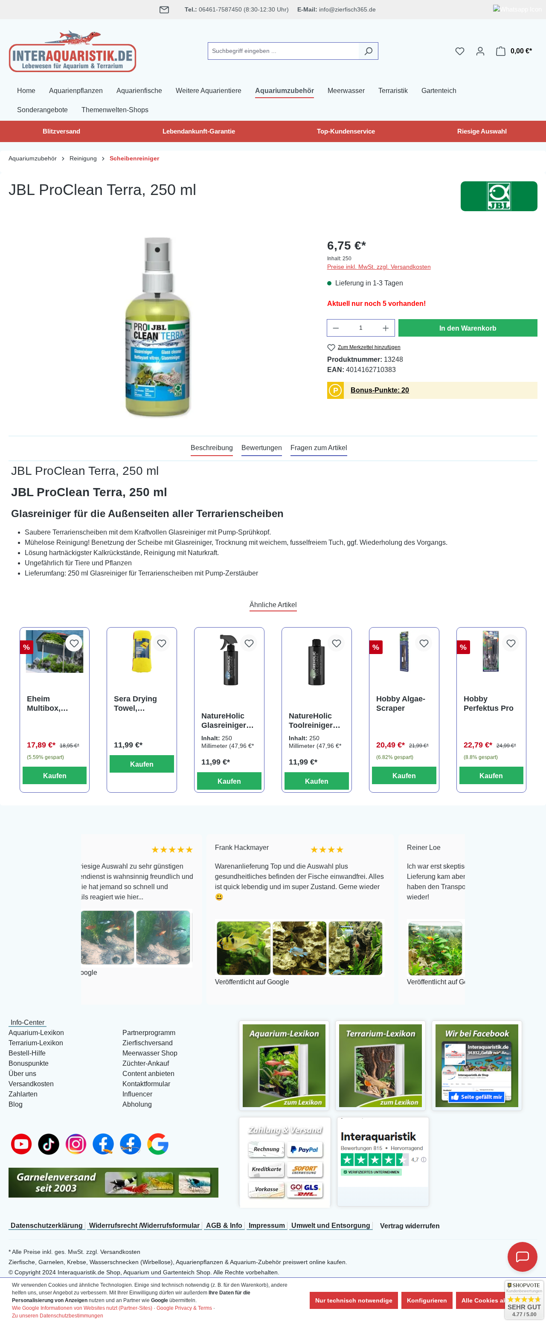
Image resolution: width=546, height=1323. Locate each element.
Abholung (137, 1104)
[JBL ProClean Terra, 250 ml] (159, 328)
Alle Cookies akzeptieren (498, 1300)
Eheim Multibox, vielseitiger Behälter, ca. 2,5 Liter (49, 704)
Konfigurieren (427, 1300)
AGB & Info (224, 1225)
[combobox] (283, 51)
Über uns (22, 1073)
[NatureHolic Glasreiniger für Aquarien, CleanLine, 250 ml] (229, 660)
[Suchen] (368, 51)
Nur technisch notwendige (353, 1300)
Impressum (267, 1225)
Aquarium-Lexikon (36, 1032)
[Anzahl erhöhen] (386, 328)
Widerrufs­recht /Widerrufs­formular (144, 1225)
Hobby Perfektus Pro (489, 703)
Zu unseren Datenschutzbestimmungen (57, 1316)
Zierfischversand (147, 1043)
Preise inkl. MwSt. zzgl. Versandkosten (379, 266)
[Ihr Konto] (480, 51)
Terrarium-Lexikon (36, 1043)
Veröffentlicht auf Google (186, 982)
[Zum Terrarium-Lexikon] (380, 1065)
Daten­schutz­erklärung (47, 1225)
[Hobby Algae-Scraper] (404, 651)
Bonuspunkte (29, 1063)
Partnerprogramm (148, 1032)
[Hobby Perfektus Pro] (491, 651)
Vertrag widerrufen (410, 1226)
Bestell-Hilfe (27, 1053)
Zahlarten (23, 1094)
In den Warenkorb (468, 328)
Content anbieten (148, 1073)
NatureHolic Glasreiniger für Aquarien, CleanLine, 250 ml (228, 721)
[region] (159, 328)
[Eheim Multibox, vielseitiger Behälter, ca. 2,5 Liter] (55, 651)
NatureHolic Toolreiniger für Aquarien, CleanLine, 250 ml (316, 721)
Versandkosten (31, 1083)
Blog (16, 1104)
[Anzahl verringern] (336, 328)
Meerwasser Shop (149, 1053)
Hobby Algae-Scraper (400, 703)
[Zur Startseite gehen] (72, 49)
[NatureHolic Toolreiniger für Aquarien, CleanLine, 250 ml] (317, 660)
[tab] (212, 448)
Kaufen (55, 775)
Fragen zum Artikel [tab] (318, 447)
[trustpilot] (383, 1152)
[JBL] (499, 196)
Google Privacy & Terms (184, 1308)
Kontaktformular (146, 1083)
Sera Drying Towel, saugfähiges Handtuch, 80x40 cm (136, 704)
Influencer (137, 1094)
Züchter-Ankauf (145, 1063)
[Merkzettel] (460, 51)
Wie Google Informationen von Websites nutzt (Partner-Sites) (82, 1308)
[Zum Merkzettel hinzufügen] (73, 642)
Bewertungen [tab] (261, 447)
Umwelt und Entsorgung (330, 1225)
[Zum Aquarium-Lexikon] (284, 1065)
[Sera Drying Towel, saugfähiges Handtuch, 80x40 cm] (142, 651)
